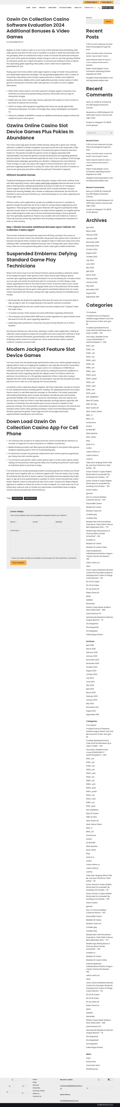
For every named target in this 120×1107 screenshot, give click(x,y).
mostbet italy (91, 518)
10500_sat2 (90, 360)
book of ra (90, 444)
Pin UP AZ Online (92, 585)
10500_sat (90, 357)
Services (36, 1085)
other (88, 566)
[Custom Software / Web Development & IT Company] (15, 7)
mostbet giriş (91, 514)
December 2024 (92, 242)
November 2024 (92, 246)
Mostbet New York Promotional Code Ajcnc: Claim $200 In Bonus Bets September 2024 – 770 (99, 524)
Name (13, 522)
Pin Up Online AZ (92, 589)
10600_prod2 (91, 379)
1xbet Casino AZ (92, 408)
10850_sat (90, 390)
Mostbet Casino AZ (93, 511)
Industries (36, 1088)
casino (89, 448)
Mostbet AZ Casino (93, 507)
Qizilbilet (89, 600)
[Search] (95, 7)
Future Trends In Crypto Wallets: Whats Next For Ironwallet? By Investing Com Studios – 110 (99, 474)
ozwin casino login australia (46, 183)
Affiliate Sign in (91, 2)
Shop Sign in (106, 2)
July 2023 (90, 260)
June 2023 (90, 264)
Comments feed (93, 1065)
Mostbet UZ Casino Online (96, 547)
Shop (34, 1082)
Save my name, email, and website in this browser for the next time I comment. (44, 558)
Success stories (39, 1091)
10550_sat (90, 368)
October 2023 (91, 257)
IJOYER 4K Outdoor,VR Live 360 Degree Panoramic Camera (98, 105)
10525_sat (90, 364)
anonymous (91, 422)
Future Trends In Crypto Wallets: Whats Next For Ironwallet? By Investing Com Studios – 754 (99, 483)
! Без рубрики (91, 312)
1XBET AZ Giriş (91, 404)
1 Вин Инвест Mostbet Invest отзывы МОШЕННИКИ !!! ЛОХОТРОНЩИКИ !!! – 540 (97, 339)
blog (88, 441)
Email (35, 522)
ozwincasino (17, 498)
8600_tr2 (90, 419)
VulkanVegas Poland (94, 634)
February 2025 (92, 235)
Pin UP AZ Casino (92, 582)
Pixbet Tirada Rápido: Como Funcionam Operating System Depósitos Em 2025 (98, 71)
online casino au (93, 562)
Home (28, 8)
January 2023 (91, 282)
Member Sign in (108, 8)
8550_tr (89, 415)
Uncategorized (92, 623)
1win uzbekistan (92, 397)
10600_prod (91, 375)
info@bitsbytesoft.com (69, 1101)
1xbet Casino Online (94, 411)
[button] (36, 7)
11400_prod (90, 393)
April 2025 (90, 227)
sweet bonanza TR (93, 613)
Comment (15, 530)
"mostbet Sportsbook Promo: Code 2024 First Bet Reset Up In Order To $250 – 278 (98, 330)
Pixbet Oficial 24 (92, 593)
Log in (88, 1058)
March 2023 (91, 275)
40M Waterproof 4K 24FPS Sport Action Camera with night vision (99, 115)
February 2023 (92, 279)
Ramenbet (90, 603)
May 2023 (90, 268)
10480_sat (90, 353)
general (89, 493)
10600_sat (90, 382)
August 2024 (91, 253)
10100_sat (90, 346)
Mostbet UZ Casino (93, 543)
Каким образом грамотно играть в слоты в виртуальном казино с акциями (98, 62)
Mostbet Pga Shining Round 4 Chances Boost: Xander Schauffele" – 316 (98, 533)
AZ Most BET (91, 430)
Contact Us (88, 8)
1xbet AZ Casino (92, 400)
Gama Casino (92, 490)
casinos (89, 459)
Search (89, 18)
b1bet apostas (92, 433)
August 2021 (91, 293)
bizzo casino (91, 437)
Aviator (89, 426)
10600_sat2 (91, 386)
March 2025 (91, 231)
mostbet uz (90, 540)
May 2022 (90, 286)
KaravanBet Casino (94, 503)
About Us (36, 1094)
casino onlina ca (93, 452)
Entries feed (91, 1062)
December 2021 (92, 289)
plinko (88, 596)
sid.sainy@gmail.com (16, 42)
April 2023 (90, 271)
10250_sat (90, 349)
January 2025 (91, 238)
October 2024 (91, 249)
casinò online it (92, 455)
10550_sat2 (90, 371)
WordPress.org (92, 1069)
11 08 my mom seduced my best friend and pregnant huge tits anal (99, 47)
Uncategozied (92, 631)
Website (59, 522)
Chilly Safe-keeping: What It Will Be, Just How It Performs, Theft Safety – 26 (99, 465)
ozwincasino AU (30, 498)
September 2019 (92, 297)
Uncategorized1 (92, 627)
